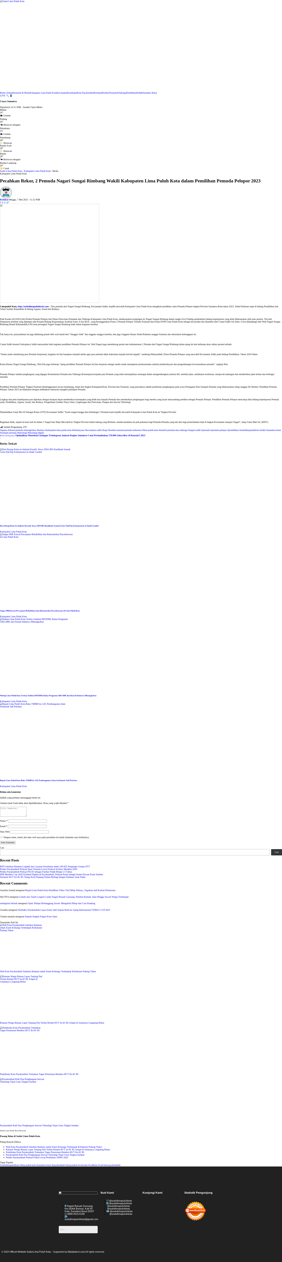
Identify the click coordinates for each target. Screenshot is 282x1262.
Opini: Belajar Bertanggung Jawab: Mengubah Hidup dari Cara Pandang (61, 903)
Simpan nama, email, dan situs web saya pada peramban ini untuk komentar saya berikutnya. (46, 837)
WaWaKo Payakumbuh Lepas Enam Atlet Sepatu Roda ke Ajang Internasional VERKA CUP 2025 (64, 910)
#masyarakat (72, 1165)
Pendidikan (131, 93)
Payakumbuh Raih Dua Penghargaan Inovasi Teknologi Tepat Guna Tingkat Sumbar (45, 1155)
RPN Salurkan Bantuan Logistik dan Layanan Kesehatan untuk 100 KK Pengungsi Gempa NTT (45, 866)
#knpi (105, 430)
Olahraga (122, 93)
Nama (3, 821)
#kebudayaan (78, 430)
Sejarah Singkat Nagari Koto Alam (41, 916)
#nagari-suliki (194, 430)
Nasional (113, 93)
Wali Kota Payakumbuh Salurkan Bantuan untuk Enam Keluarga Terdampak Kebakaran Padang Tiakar (54, 1147)
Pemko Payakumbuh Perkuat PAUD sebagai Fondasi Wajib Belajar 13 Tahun (36, 872)
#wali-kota (83, 1165)
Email (3, 826)
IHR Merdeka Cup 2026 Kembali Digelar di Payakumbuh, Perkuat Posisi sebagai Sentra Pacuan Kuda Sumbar (51, 874)
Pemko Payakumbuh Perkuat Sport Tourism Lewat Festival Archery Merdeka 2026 (38, 869)
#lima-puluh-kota (150, 430)
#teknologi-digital (35, 433)
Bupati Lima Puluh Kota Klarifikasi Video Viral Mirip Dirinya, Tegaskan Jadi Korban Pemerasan (70, 890)
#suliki (262, 430)
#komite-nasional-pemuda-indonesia (125, 430)
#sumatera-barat (273, 430)
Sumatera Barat (150, 93)
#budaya (41, 430)
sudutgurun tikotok (8, 903)
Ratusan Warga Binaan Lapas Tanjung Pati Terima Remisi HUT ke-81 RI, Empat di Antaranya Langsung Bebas (58, 1149)
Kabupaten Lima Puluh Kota (43, 93)
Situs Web (4, 831)
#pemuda (205, 430)
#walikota (93, 1165)
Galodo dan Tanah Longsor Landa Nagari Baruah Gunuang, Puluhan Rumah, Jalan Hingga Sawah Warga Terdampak (74, 897)
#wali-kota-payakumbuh (109, 1165)
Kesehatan (72, 93)
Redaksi (4, 199)
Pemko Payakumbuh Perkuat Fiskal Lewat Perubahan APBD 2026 (37, 1157)
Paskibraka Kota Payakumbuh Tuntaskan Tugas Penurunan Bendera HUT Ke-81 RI (45, 1152)
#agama (3, 430)
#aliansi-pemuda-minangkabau (22, 430)
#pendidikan (233, 430)
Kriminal (98, 93)
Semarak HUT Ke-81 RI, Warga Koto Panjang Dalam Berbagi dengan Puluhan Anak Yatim (42, 877)
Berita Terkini (6, 93)
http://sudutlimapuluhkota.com (33, 306)
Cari (2, 847)
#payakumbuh (59, 1165)
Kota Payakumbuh (85, 93)
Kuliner (105, 93)
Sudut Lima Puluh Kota (11, 171)
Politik (140, 93)
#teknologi (22, 433)
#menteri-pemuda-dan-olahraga (173, 430)
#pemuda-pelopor (218, 430)
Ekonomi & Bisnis (21, 93)
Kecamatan (62, 93)
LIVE (3, 95)
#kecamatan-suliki (93, 430)
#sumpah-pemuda (8, 433)
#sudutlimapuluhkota (249, 430)
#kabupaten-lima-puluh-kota (58, 430)
